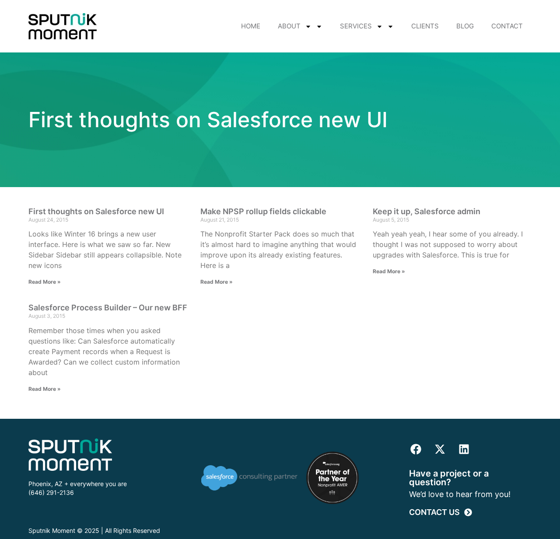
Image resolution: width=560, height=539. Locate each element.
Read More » (44, 281)
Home (250, 26)
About (289, 26)
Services (356, 26)
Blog (465, 26)
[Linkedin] (464, 449)
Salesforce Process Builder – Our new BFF (107, 307)
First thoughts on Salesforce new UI (96, 211)
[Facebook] (416, 449)
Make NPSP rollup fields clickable (263, 211)
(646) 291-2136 (51, 492)
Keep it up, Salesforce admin (426, 211)
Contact (507, 26)
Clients (425, 26)
